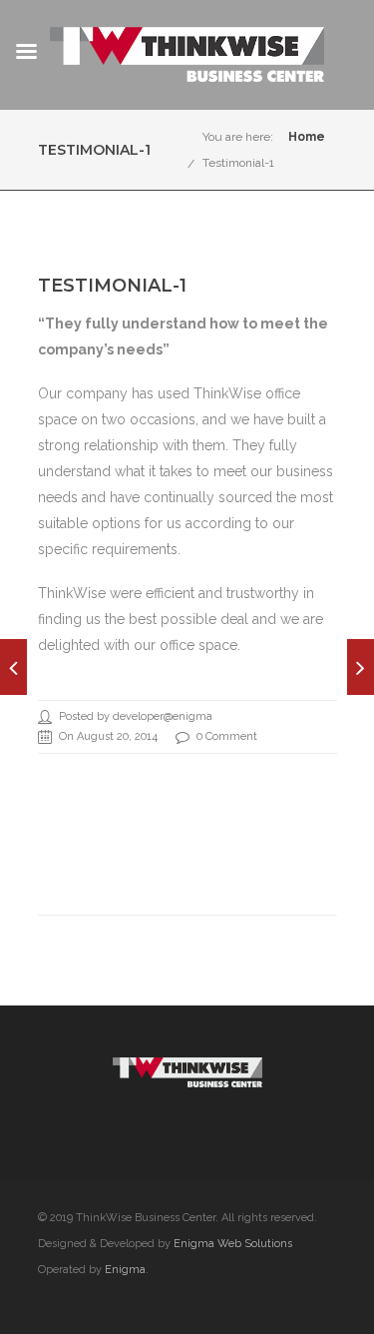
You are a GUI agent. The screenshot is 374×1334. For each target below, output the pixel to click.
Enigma (125, 1269)
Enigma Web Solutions (233, 1243)
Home (306, 137)
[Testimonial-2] (13, 667)
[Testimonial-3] (360, 667)
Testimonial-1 (238, 163)
